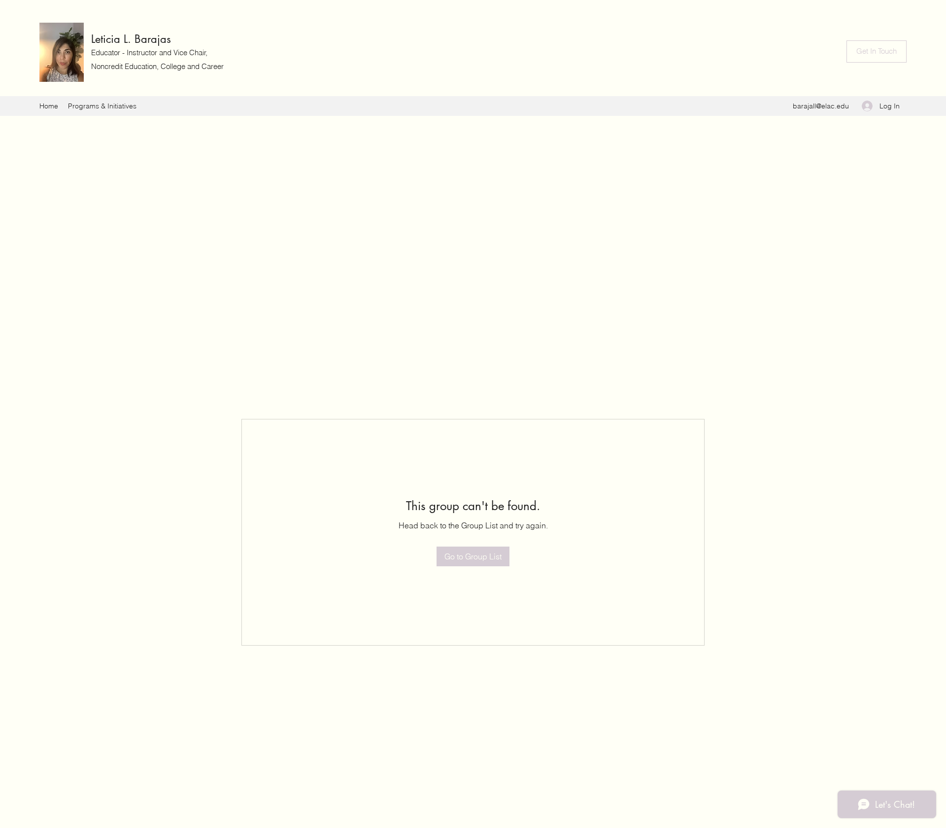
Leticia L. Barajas (131, 39)
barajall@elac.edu (821, 106)
